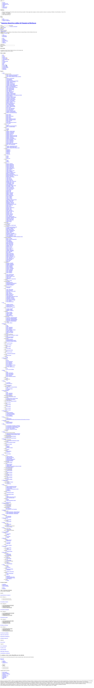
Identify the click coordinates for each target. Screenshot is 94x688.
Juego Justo (4, 674)
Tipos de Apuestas (5, 585)
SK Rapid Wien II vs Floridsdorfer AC (4, 636)
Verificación (4, 42)
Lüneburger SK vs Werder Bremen (4, 634)
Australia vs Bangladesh (3, 649)
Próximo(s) (4, 588)
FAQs (3, 18)
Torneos (3, 41)
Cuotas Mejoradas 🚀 (5, 59)
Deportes (3, 2)
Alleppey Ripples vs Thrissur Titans (4, 651)
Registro (4, 27)
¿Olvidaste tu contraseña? (13, 26)
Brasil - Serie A (4, 64)
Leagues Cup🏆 (4, 58)
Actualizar (2, 33)
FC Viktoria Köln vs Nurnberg (4, 617)
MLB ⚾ (3, 55)
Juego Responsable (5, 675)
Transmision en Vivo (5, 4)
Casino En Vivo (4, 6)
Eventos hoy (4, 68)
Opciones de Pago (5, 40)
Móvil (3, 678)
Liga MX (3, 62)
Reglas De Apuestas (5, 19)
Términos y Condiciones (6, 20)
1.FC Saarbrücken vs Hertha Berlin (4, 609)
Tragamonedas (4, 7)
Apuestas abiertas (3, 31)
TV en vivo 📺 (4, 65)
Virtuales (3, 5)
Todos (1, 590)
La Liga (3, 56)
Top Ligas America (5, 67)
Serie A (3, 60)
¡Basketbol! (4, 661)
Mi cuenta (1, 29)
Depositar (5, 33)
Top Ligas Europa (5, 66)
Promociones (4, 69)
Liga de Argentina (5, 61)
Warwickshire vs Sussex (3, 647)
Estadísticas (4, 584)
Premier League (4, 57)
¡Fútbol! (3, 660)
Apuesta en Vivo (5, 662)
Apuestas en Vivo (5, 3)
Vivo (3, 587)
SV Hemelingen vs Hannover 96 (4, 638)
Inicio (3, 38)
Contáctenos (4, 676)
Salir (8, 33)
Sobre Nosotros (4, 672)
